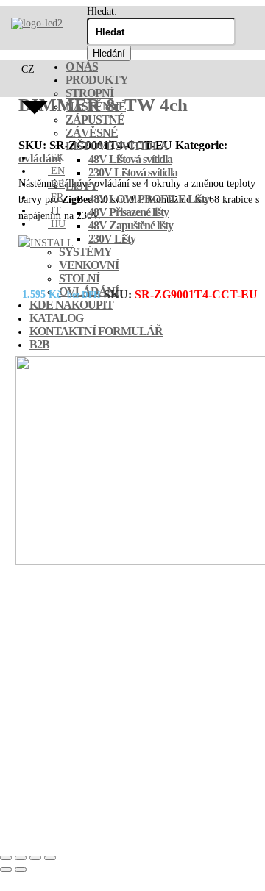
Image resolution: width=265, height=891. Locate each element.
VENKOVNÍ (89, 265)
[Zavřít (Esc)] (50, 858)
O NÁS (82, 66)
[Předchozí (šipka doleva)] (6, 869)
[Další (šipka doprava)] (20, 869)
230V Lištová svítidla (132, 172)
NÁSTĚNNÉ (96, 106)
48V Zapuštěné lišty (130, 225)
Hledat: (102, 11)
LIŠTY (82, 185)
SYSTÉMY (85, 252)
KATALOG (56, 318)
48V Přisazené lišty (128, 212)
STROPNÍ (89, 93)
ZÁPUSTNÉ (95, 119)
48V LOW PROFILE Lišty (148, 199)
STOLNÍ (79, 278)
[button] (35, 101)
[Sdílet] (35, 858)
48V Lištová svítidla (130, 159)
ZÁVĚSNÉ (92, 132)
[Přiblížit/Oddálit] (6, 858)
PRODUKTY (97, 80)
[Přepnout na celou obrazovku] (20, 858)
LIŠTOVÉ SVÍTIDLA (117, 146)
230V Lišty (111, 238)
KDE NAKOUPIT (71, 304)
